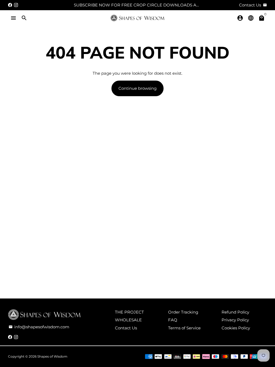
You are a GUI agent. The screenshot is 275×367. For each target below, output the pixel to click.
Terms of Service (184, 327)
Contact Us (126, 327)
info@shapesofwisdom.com (39, 326)
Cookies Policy (236, 327)
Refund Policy (235, 312)
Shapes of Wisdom (52, 356)
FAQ (172, 319)
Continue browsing (137, 88)
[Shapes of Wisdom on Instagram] (16, 5)
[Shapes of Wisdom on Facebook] (10, 5)
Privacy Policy (235, 319)
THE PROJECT (129, 312)
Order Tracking (183, 312)
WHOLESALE (128, 319)
